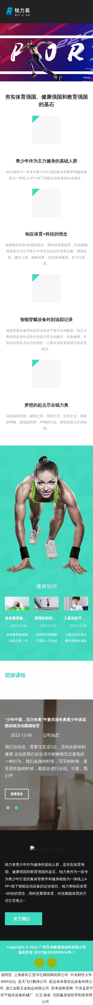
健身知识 (46, 585)
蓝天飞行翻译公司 (32, 981)
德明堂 (6, 974)
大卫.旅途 (43, 994)
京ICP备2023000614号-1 (54, 952)
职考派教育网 (62, 988)
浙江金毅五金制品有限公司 (27, 988)
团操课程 (15, 675)
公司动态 (51, 735)
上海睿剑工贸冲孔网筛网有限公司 (41, 974)
